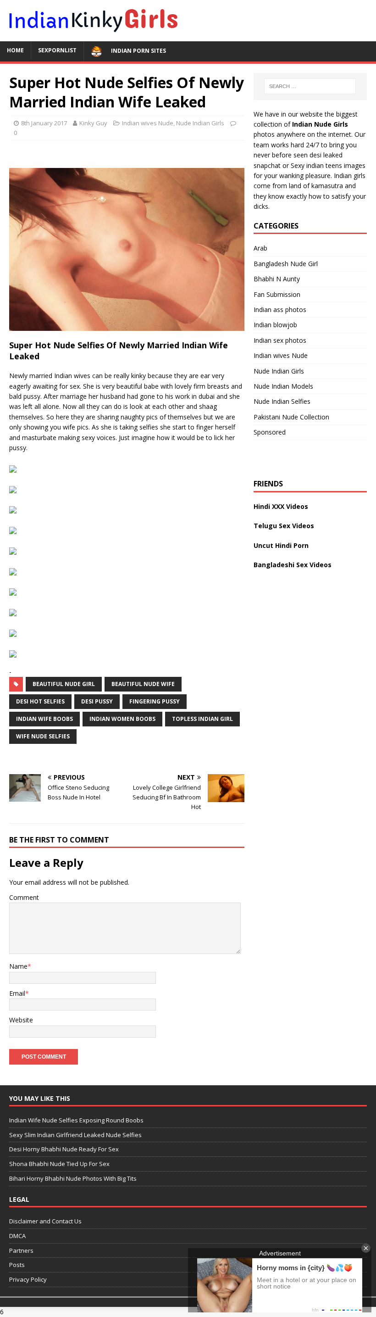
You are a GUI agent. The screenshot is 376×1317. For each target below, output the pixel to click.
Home (15, 50)
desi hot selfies (40, 701)
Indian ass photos (280, 309)
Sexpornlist (57, 50)
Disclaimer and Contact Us (45, 1221)
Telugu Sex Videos (284, 525)
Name (18, 966)
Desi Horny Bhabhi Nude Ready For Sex (64, 1149)
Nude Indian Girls (200, 123)
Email (17, 993)
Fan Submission (277, 294)
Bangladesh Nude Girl (286, 263)
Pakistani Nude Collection (291, 417)
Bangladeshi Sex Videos (293, 564)
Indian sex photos (280, 340)
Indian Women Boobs (122, 719)
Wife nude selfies (43, 736)
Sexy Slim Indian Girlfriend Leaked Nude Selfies (75, 1135)
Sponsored (270, 432)
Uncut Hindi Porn (281, 545)
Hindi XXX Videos (281, 506)
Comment (24, 897)
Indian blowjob (275, 324)
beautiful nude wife (143, 684)
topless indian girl (202, 719)
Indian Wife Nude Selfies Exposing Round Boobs (76, 1120)
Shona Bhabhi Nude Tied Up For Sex (59, 1164)
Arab (260, 248)
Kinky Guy (93, 123)
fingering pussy (154, 701)
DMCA (17, 1236)
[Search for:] (310, 86)
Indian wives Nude (147, 123)
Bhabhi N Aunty (277, 278)
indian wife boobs (44, 719)
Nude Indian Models (283, 386)
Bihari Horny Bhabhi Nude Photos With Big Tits (73, 1178)
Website (21, 1020)
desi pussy (97, 701)
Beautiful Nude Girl (64, 684)
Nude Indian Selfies (282, 401)
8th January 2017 (44, 123)
